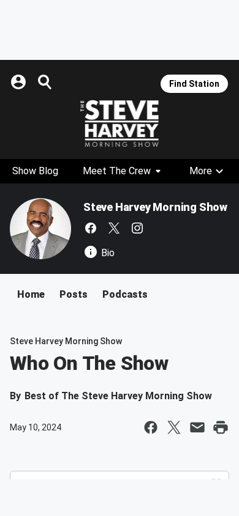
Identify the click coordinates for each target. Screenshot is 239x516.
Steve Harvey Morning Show (155, 207)
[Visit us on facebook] (90, 228)
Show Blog (35, 171)
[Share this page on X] (174, 427)
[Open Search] (45, 82)
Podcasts (125, 294)
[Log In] (19, 82)
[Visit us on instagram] (137, 228)
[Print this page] (220, 427)
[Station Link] (119, 123)
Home (31, 294)
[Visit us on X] (114, 228)
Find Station (194, 84)
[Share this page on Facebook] (150, 427)
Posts (73, 294)
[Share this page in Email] (197, 427)
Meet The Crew (117, 171)
